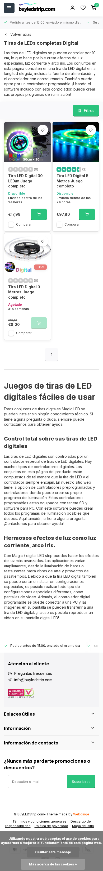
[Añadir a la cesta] (39, 214)
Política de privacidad (51, 826)
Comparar (23, 224)
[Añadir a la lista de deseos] (43, 130)
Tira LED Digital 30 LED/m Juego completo (25, 180)
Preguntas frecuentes (33, 673)
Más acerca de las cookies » (53, 864)
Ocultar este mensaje (53, 852)
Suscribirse (81, 781)
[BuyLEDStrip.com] (36, 8)
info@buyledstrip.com (33, 679)
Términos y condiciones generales (39, 821)
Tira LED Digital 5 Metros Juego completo (72, 180)
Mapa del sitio (83, 826)
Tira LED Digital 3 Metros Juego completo (24, 292)
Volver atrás (20, 34)
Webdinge (81, 814)
